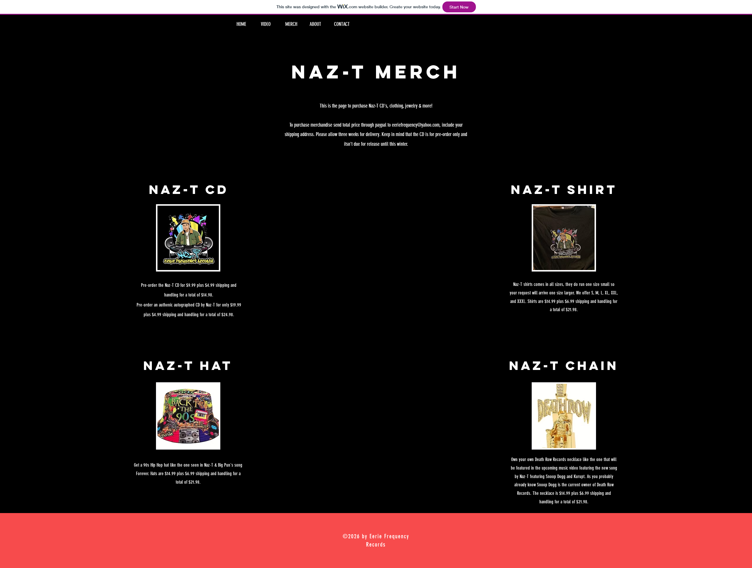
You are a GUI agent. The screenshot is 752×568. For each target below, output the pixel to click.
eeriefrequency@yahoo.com (415, 125)
